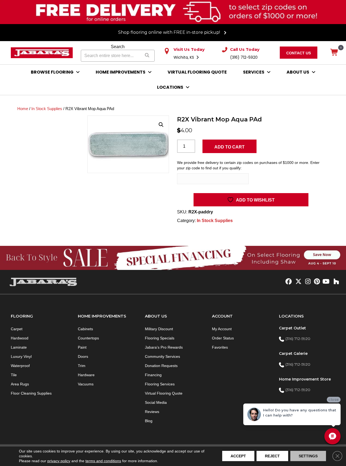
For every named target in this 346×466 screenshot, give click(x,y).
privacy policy (58, 461)
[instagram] (307, 281)
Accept (238, 456)
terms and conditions (103, 461)
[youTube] (326, 281)
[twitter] (297, 281)
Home (22, 109)
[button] (161, 125)
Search (118, 46)
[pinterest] (316, 281)
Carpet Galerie (293, 353)
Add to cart (229, 147)
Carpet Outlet (292, 328)
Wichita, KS (184, 57)
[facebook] (288, 281)
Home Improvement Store (305, 379)
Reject (272, 456)
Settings (308, 456)
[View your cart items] (334, 53)
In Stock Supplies (46, 109)
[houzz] (335, 281)
